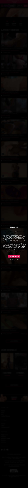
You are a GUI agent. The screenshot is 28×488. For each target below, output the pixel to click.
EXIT (18, 259)
